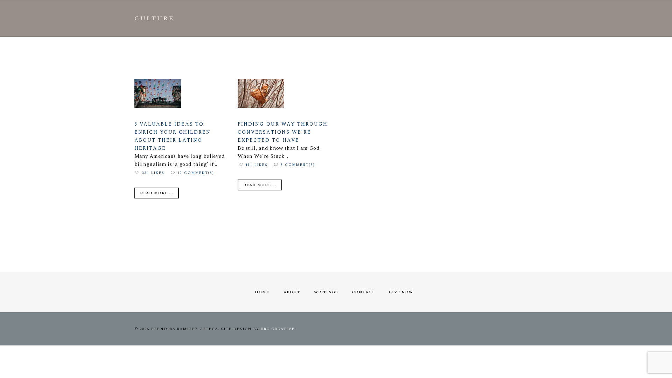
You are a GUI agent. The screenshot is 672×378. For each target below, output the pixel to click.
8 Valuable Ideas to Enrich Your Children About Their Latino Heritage (172, 136)
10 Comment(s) (195, 173)
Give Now (401, 292)
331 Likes (153, 173)
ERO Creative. (278, 329)
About (292, 292)
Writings (326, 292)
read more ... (156, 193)
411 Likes (256, 165)
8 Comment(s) (298, 165)
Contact (363, 292)
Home (262, 292)
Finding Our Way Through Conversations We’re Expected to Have (283, 132)
